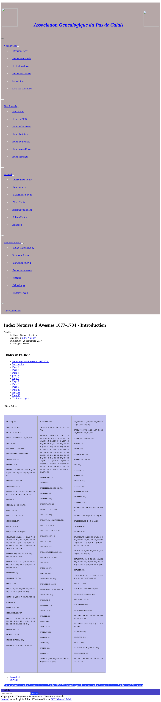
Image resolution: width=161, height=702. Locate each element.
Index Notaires (28, 338)
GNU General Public (61, 699)
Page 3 (15, 370)
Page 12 (16, 395)
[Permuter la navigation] (2, 38)
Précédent (15, 677)
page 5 (15, 375)
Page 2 (15, 367)
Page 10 (16, 389)
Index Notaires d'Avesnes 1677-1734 (30, 361)
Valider (7, 690)
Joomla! (5, 699)
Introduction (18, 364)
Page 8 (15, 384)
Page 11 (16, 392)
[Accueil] (13, 175)
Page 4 (15, 372)
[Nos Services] (18, 46)
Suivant (13, 679)
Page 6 (15, 378)
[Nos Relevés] (18, 107)
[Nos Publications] (22, 243)
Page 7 (15, 381)
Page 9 (15, 387)
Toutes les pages (20, 398)
